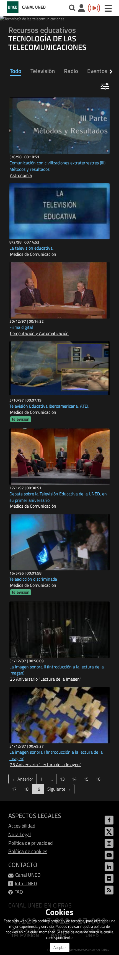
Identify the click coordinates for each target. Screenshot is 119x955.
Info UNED (26, 883)
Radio (71, 70)
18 (26, 789)
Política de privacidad (30, 843)
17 (14, 789)
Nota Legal (19, 834)
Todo (15, 70)
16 (97, 779)
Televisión (42, 70)
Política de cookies (27, 851)
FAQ (18, 892)
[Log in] (81, 8)
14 (74, 779)
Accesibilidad (21, 825)
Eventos (97, 70)
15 (86, 779)
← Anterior (22, 779)
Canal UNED (28, 875)
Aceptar (59, 947)
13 (62, 779)
